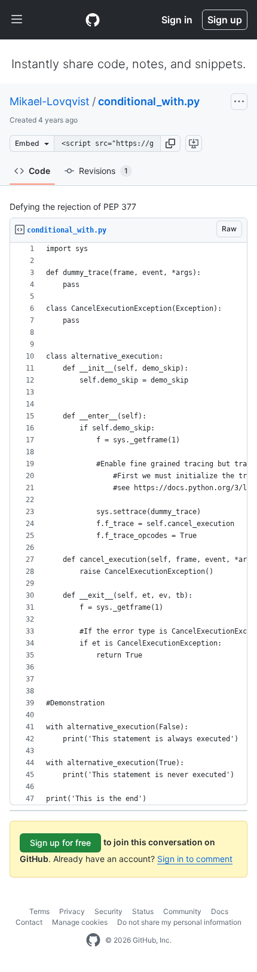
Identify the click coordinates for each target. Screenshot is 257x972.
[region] (128, 524)
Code (39, 171)
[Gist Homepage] (92, 20)
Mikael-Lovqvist (50, 101)
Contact (29, 922)
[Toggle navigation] (17, 19)
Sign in (176, 20)
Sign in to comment (194, 859)
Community (182, 911)
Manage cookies (80, 922)
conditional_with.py (149, 101)
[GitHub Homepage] (93, 940)
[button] (170, 143)
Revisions (103, 171)
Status (143, 911)
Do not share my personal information (179, 922)
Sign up (224, 20)
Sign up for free (60, 842)
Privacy (72, 911)
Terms (39, 911)
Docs (219, 911)
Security (108, 911)
